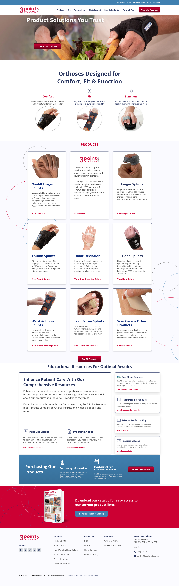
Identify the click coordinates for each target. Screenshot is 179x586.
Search (122, 2)
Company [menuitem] (108, 536)
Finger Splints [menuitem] (60, 541)
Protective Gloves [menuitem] (61, 559)
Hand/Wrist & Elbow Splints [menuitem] (66, 550)
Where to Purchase (141, 469)
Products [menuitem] (60, 10)
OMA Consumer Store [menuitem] (136, 2)
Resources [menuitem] (89, 536)
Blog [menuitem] (149, 2)
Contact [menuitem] (156, 2)
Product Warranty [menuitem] (91, 575)
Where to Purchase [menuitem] (149, 10)
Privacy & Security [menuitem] (75, 575)
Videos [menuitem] (87, 545)
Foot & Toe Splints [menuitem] (62, 554)
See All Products (89, 359)
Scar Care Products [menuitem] (62, 563)
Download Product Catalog (91, 514)
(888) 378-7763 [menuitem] (142, 552)
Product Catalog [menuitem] (91, 554)
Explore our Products (47, 46)
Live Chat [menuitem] (137, 547)
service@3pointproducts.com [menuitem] (148, 556)
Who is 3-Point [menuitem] (129, 10)
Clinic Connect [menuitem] (95, 10)
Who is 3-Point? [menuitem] (111, 541)
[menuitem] (21, 550)
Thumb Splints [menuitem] (60, 545)
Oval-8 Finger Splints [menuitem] (76, 10)
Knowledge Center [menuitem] (111, 10)
